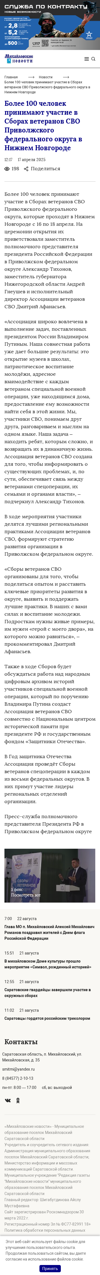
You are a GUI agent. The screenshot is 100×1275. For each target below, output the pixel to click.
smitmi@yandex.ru (18, 1069)
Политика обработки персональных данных (44, 1230)
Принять (50, 1268)
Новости (45, 77)
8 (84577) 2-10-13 (17, 1078)
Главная (11, 77)
